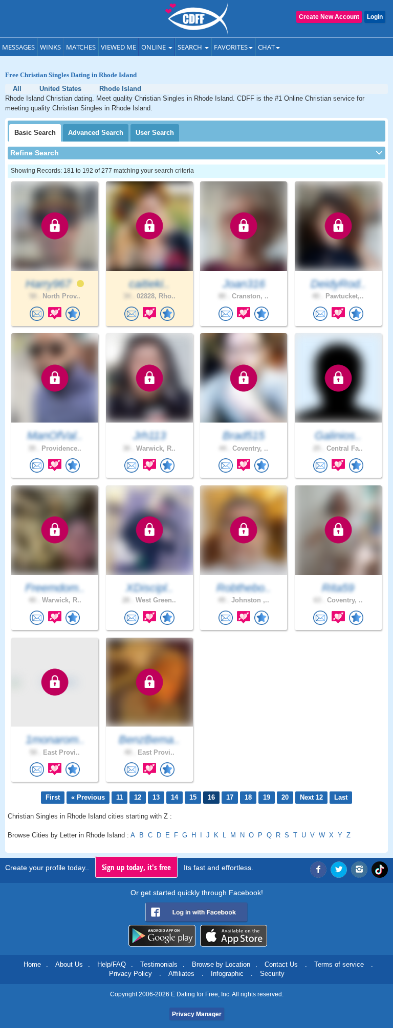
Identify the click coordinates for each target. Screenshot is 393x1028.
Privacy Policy (130, 973)
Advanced (95, 132)
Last (340, 797)
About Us (69, 964)
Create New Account (329, 16)
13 (156, 797)
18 (248, 797)
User (155, 132)
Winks (50, 47)
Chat (266, 47)
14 (174, 797)
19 (266, 797)
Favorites (231, 47)
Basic (35, 132)
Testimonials (159, 964)
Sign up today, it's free (136, 867)
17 (229, 797)
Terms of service (339, 964)
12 (137, 797)
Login (375, 16)
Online (154, 47)
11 (119, 797)
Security (272, 973)
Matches (81, 47)
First (53, 797)
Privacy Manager (197, 1014)
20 (285, 797)
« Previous (88, 797)
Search (191, 47)
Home (32, 964)
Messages (18, 47)
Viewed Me (118, 47)
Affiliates (181, 973)
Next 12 (311, 797)
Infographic (227, 973)
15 (192, 797)
